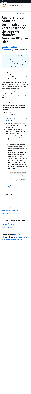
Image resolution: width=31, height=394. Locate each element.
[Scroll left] (9, 5)
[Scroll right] (24, 5)
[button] (7, 102)
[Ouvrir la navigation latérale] (2, 9)
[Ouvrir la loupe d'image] (9, 186)
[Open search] (27, 5)
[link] (25, 14)
